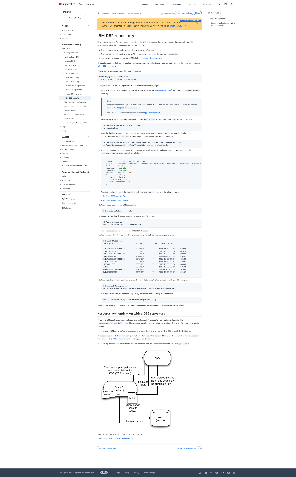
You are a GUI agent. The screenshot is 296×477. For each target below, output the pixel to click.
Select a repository (71, 73)
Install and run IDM (71, 57)
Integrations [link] (161, 4)
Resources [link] (209, 4)
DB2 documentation (121, 339)
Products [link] (145, 4)
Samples (65, 38)
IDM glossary (67, 208)
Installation (66, 49)
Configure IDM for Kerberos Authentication (116, 438)
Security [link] (136, 473)
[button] (233, 4)
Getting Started (68, 34)
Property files (69, 118)
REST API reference (69, 199)
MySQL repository (72, 81)
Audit (64, 176)
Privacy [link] (126, 473)
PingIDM (66, 11)
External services (68, 184)
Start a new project (71, 69)
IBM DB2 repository (72, 98)
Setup (64, 131)
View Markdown (186, 13)
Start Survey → (177, 25)
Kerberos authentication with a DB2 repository (223, 24)
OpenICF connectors (69, 203)
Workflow (65, 161)
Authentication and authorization (75, 145)
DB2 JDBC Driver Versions (127, 108)
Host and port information (74, 114)
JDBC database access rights (190, 448)
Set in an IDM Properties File (114, 196)
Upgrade (65, 127)
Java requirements (71, 53)
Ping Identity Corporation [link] (83, 473)
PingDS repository (72, 77)
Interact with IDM (70, 61)
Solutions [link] (193, 4)
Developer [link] (178, 4)
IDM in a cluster (70, 110)
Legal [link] (118, 473)
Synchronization (68, 149)
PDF (198, 13)
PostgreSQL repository (74, 94)
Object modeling (68, 141)
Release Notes (67, 30)
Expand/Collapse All (191, 21)
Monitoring (66, 188)
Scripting (65, 157)
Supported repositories (151, 58)
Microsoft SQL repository (75, 86)
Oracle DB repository (73, 90)
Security (65, 153)
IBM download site (162, 90)
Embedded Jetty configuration (75, 122)
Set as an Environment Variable (115, 200)
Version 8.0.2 (74, 18)
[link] (67, 4)
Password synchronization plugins (75, 166)
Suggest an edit (169, 13)
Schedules (66, 180)
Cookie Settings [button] (149, 473)
